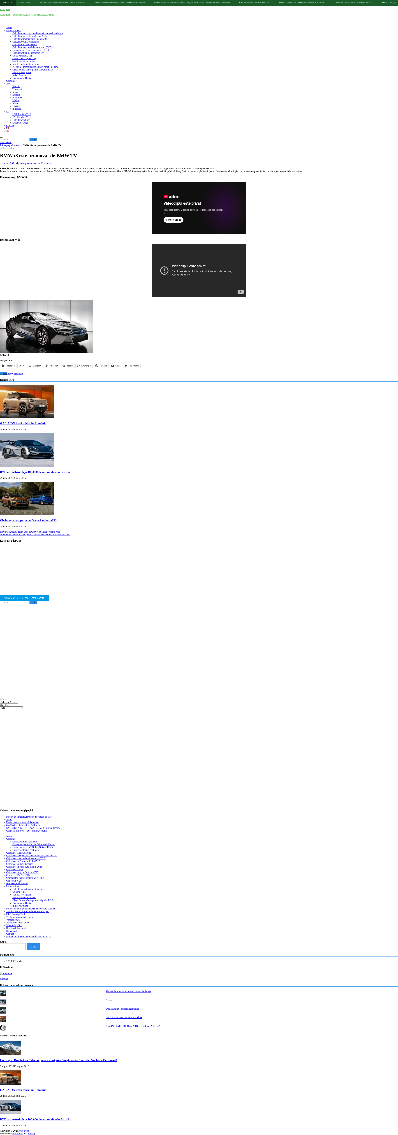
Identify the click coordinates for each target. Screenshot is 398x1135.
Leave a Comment (42, 163)
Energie (16, 94)
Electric (16, 86)
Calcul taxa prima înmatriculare (27, 889)
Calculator (11, 80)
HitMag (31, 1133)
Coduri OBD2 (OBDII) (24, 58)
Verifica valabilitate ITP (24, 897)
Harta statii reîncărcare (17, 883)
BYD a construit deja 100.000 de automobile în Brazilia (245, 3)
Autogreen (5, 9)
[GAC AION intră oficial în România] (27, 417)
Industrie (16, 108)
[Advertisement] (23, 650)
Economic (17, 97)
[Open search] (1, 137)
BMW (10, 373)
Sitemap (4, 978)
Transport (17, 89)
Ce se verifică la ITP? (23, 55)
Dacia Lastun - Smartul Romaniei (22, 822)
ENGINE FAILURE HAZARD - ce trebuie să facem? (33, 828)
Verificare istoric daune (23, 61)
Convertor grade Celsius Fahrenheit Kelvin (33, 844)
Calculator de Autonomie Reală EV (29, 36)
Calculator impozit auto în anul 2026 (30, 39)
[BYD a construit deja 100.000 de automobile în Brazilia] (27, 466)
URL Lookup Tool (21, 114)
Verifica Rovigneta (21, 72)
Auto (8, 83)
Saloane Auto (19, 892)
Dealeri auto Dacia (21, 78)
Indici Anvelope (20, 75)
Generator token (20, 122)
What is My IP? (20, 117)
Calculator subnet (21, 120)
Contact (10, 125)
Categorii (4, 705)
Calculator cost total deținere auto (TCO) (32, 47)
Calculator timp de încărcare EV (28, 53)
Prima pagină (6, 145)
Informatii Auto (13, 30)
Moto (15, 103)
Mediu (15, 100)
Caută (3, 942)
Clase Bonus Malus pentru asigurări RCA (32, 69)
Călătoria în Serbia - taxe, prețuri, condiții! (26, 830)
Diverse (16, 106)
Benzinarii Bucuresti (16, 928)
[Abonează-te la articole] (6, 973)
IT (7, 111)
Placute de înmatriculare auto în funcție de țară (35, 67)
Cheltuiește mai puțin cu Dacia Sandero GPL (297, 3)
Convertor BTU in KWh (24, 841)
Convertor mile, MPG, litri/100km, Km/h (32, 847)
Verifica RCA (13, 919)
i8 (22, 373)
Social (15, 92)
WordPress (17, 1133)
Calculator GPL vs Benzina (25, 41)
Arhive (3, 699)
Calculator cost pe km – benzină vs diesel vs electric (37, 33)
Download (11, 931)
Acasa (9, 27)
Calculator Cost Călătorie (24, 44)
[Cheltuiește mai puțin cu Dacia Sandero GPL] (27, 514)
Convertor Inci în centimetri (25, 850)
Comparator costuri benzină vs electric (31, 50)
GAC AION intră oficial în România (198, 3)
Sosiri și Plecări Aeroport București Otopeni (27, 911)
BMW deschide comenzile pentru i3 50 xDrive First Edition (63, 3)
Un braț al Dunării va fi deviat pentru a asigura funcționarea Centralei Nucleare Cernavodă (135, 3)
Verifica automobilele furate (25, 64)
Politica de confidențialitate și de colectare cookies (30, 908)
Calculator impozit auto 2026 (24, 598)
